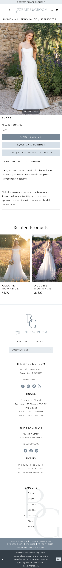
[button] (5, 10)
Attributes (33, 161)
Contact (31, 526)
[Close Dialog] (3, 559)
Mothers (31, 504)
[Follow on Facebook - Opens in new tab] (25, 450)
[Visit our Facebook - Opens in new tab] (23, 386)
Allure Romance (25, 19)
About (31, 521)
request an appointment (31, 2)
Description (12, 161)
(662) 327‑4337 (31, 379)
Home (7, 19)
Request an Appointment (31, 145)
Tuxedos (31, 509)
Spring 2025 (48, 19)
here (36, 566)
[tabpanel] (31, 69)
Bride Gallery (31, 515)
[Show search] (52, 9)
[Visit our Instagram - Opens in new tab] (28, 386)
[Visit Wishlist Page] (57, 9)
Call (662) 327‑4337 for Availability (31, 152)
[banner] (31, 10)
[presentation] (15, 258)
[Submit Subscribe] (48, 350)
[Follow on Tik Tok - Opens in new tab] (36, 450)
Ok (58, 559)
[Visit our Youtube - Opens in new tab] (39, 386)
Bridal (31, 493)
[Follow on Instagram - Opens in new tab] (31, 450)
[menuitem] (5, 10)
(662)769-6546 (31, 443)
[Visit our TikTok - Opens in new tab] (34, 386)
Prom (31, 498)
